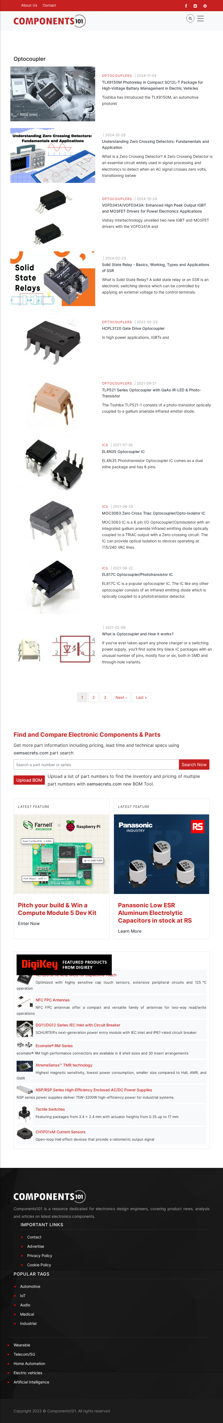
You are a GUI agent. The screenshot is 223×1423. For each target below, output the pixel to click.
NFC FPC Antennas (53, 1000)
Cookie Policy (39, 1264)
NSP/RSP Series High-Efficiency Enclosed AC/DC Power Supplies (94, 1089)
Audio (25, 1305)
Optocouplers (117, 76)
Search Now (194, 764)
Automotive (30, 1286)
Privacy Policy (39, 1255)
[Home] (50, 21)
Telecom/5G (24, 1354)
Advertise (35, 1246)
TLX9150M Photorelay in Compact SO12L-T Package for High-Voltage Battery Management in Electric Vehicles (152, 85)
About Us (29, 5)
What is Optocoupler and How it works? (138, 634)
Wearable (22, 1345)
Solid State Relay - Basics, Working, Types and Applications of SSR (155, 267)
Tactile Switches (50, 1109)
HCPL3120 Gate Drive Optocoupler (133, 328)
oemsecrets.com (31, 753)
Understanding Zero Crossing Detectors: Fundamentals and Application (155, 144)
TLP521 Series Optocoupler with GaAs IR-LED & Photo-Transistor (151, 393)
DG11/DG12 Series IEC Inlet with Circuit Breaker (78, 1025)
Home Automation (29, 1363)
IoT (23, 1295)
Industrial (28, 1323)
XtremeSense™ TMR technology (64, 1065)
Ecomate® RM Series (54, 1045)
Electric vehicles (28, 1372)
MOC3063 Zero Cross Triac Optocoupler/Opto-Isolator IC (153, 513)
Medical (27, 1314)
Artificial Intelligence (31, 1382)
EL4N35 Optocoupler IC (123, 451)
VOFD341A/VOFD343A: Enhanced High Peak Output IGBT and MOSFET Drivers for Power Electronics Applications (154, 208)
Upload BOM (29, 780)
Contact (49, 5)
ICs (105, 445)
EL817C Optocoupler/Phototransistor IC (137, 574)
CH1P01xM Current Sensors (61, 1131)
